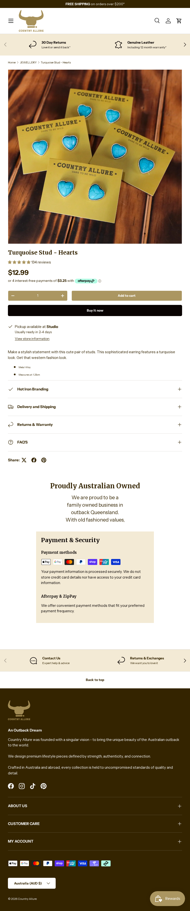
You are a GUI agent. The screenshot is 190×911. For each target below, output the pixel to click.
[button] (179, 20)
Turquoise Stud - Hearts (56, 62)
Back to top (95, 680)
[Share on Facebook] (34, 460)
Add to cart (127, 295)
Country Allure (27, 899)
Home (12, 62)
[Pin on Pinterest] (44, 460)
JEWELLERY (28, 62)
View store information (32, 339)
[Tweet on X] (24, 460)
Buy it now (95, 310)
